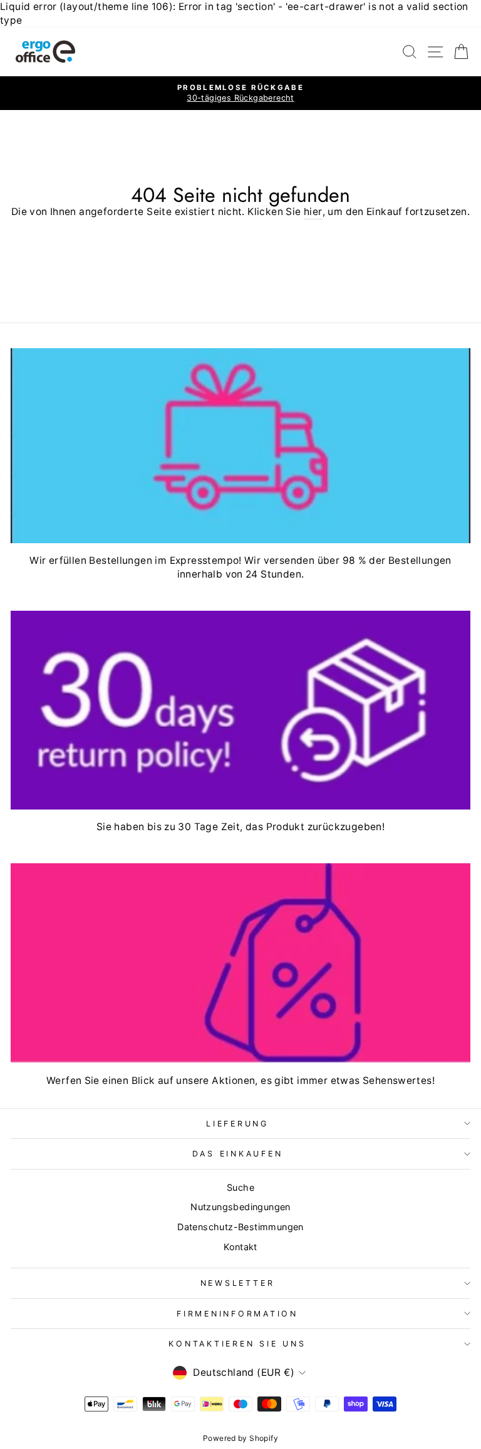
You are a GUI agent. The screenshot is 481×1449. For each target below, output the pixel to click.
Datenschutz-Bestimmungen (240, 1226)
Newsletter (237, 1283)
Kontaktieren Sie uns (237, 1343)
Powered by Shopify (240, 1438)
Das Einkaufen (237, 1153)
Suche (240, 1187)
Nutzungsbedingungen (240, 1206)
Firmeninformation (237, 1313)
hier (313, 212)
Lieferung (237, 1123)
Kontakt (240, 1246)
